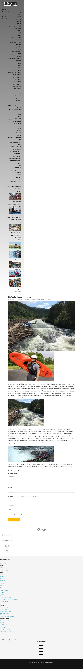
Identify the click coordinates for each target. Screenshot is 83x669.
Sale (20, 165)
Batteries (18, 48)
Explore (2, 583)
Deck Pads (18, 69)
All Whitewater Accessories (14, 105)
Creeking (21, 299)
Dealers (19, 191)
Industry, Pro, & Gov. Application (9, 599)
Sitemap (2, 633)
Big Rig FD (18, 25)
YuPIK (19, 35)
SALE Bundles (17, 172)
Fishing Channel (17, 234)
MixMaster (26, 299)
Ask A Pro (18, 177)
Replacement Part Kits (15, 119)
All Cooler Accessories (15, 162)
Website (11, 506)
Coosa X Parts (17, 79)
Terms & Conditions (5, 626)
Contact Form (4, 570)
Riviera (19, 128)
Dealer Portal (17, 203)
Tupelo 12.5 (18, 132)
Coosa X (19, 30)
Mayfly (19, 32)
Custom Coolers (17, 156)
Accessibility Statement (15, 190)
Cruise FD (18, 135)
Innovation (3, 594)
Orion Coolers (17, 153)
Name (10, 487)
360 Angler (18, 39)
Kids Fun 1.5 (18, 104)
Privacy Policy (4, 627)
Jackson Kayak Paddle (15, 26)
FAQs (19, 179)
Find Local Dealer (5, 590)
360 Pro (19, 41)
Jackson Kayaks (17, 90)
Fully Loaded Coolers (15, 160)
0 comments (47, 299)
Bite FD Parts (17, 76)
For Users (18, 176)
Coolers (19, 278)
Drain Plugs (18, 118)
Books (19, 114)
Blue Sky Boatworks (16, 37)
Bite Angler (18, 28)
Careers (19, 221)
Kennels (19, 288)
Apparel (19, 56)
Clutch (19, 93)
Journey (19, 133)
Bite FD (19, 23)
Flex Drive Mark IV (16, 51)
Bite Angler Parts (16, 70)
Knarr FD (18, 19)
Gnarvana (18, 98)
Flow (20, 97)
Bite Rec (19, 127)
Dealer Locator (17, 201)
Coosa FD (18, 21)
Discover (2, 582)
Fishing (19, 250)
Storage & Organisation (15, 62)
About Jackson (17, 206)
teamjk (11, 299)
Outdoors (2, 580)
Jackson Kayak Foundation (14, 217)
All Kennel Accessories (15, 170)
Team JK (19, 222)
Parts (19, 53)
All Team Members (16, 232)
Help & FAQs (3, 624)
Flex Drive (18, 49)
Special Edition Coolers (15, 158)
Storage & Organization (15, 142)
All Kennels (18, 169)
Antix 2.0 (19, 91)
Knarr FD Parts (17, 84)
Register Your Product (15, 181)
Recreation (18, 269)
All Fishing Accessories (15, 55)
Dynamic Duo (17, 95)
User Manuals (17, 183)
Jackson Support (5, 595)
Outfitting (18, 111)
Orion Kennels (17, 167)
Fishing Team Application (7, 616)
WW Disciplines (39, 299)
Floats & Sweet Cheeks (15, 109)
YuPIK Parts (18, 83)
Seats (19, 65)
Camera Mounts (17, 112)
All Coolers (18, 155)
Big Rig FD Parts (17, 74)
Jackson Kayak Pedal (15, 18)
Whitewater (18, 259)
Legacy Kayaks (17, 86)
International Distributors (14, 204)
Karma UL (18, 102)
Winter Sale (18, 241)
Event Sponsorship (5, 597)
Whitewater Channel (15, 235)
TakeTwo (19, 34)
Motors (19, 46)
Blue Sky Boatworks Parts (14, 72)
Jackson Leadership (16, 215)
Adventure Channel (5, 611)
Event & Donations (16, 219)
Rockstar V (18, 100)
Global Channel (17, 237)
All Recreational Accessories (13, 137)
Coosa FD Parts (17, 77)
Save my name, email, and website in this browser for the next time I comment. (31, 514)
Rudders (19, 67)
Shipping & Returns (5, 629)
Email (10, 496)
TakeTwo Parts (17, 81)
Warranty (18, 184)
